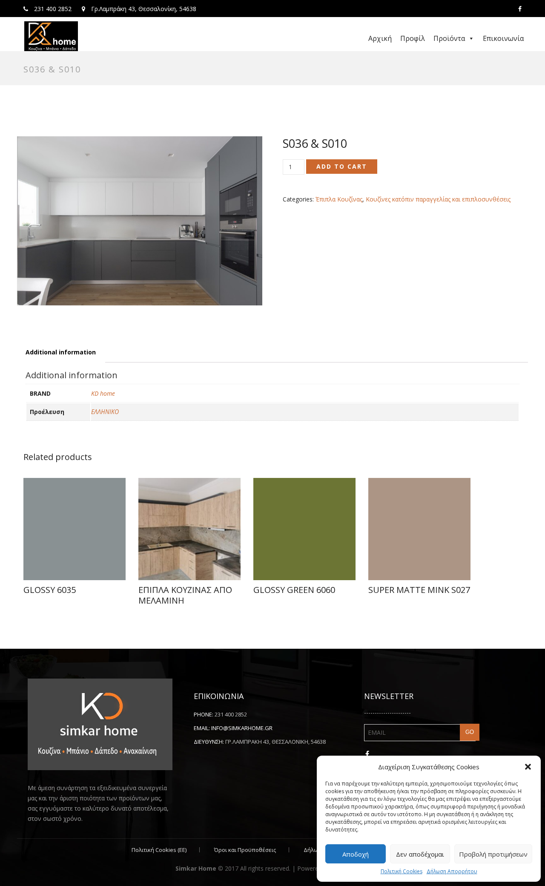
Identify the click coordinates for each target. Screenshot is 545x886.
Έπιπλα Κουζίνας (339, 199)
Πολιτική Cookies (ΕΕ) (159, 850)
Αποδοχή (355, 854)
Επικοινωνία (503, 38)
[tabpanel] (139, 220)
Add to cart (341, 166)
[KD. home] (51, 36)
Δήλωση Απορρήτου (452, 871)
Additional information (61, 352)
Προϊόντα (449, 38)
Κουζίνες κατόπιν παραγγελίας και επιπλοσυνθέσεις (438, 199)
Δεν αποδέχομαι (420, 854)
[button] (528, 766)
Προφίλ (412, 38)
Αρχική (380, 38)
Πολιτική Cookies (401, 871)
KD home (103, 393)
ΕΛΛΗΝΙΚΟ (105, 412)
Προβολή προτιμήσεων (493, 854)
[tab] (60, 352)
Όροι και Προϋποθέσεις (245, 850)
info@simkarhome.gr (241, 728)
